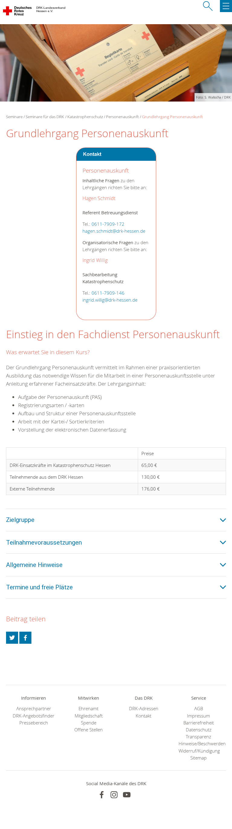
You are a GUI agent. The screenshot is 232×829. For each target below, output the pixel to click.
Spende (88, 723)
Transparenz (198, 737)
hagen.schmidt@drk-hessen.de (113, 231)
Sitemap (198, 758)
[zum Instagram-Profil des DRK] (114, 794)
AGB (198, 708)
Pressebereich (33, 723)
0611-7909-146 (108, 293)
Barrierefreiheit (198, 723)
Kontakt (143, 716)
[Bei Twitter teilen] (12, 638)
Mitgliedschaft (89, 716)
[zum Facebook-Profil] (101, 794)
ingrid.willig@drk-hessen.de (109, 300)
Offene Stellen (88, 730)
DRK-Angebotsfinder (33, 716)
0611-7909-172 (108, 224)
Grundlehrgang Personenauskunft (172, 116)
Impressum (198, 716)
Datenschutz (198, 730)
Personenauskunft (122, 116)
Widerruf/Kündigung (198, 751)
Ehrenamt (88, 708)
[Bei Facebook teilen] (25, 638)
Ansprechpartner (33, 708)
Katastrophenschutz (85, 116)
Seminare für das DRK (45, 116)
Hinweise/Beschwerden (198, 743)
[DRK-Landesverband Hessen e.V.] (17, 12)
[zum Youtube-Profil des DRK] (126, 794)
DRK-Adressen (143, 708)
